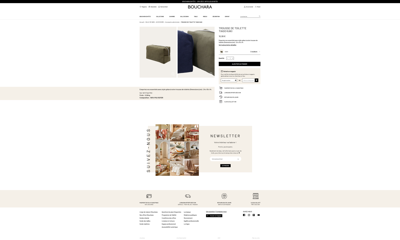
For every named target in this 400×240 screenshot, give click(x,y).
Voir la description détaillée (227, 45)
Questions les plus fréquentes (171, 212)
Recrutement (188, 218)
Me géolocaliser (226, 80)
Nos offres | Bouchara (146, 215)
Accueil (142, 22)
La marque (187, 212)
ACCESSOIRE (160, 22)
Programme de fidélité (169, 215)
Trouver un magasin (215, 216)
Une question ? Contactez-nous (216, 211)
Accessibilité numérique (170, 227)
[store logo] (200, 6)
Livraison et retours (168, 221)
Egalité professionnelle (191, 221)
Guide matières (145, 224)
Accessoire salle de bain (172, 22)
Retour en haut (396, 234)
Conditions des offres (169, 218)
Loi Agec (187, 224)
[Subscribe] (238, 159)
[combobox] (250, 17)
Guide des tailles (145, 221)
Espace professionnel (169, 224)
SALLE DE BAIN (150, 22)
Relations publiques (190, 215)
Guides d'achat (144, 218)
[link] (248, 7)
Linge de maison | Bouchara (149, 212)
